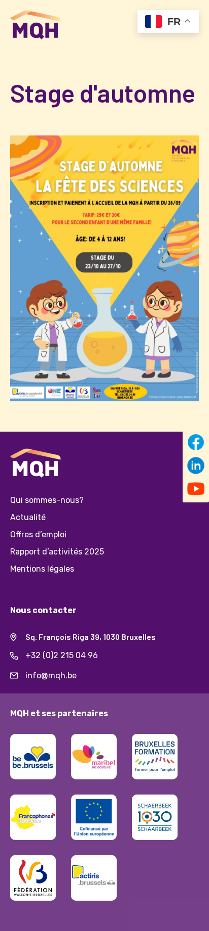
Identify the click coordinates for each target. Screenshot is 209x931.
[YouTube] (196, 489)
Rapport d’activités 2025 (57, 551)
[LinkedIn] (196, 465)
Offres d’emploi (38, 534)
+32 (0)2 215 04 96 (112, 656)
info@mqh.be (112, 677)
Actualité (28, 517)
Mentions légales (42, 569)
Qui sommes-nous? (47, 500)
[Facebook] (196, 442)
